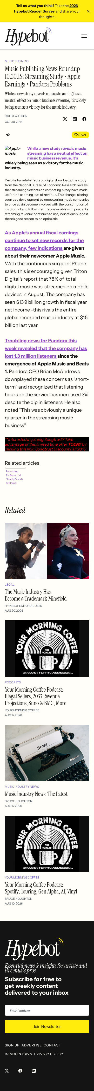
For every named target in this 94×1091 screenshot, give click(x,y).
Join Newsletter (47, 1026)
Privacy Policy (48, 1054)
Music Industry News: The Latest (36, 794)
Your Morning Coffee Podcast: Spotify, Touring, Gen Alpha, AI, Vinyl (41, 888)
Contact (52, 1045)
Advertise (31, 1045)
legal (9, 584)
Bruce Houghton (18, 801)
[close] (88, 11)
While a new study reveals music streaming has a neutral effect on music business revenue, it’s (57, 153)
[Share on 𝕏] (65, 119)
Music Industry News (22, 786)
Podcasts (13, 682)
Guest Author (16, 116)
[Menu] (84, 36)
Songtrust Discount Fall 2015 (60, 449)
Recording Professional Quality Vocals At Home (14, 477)
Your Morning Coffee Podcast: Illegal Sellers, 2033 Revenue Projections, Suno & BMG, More (35, 696)
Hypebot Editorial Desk (23, 606)
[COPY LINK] (9, 135)
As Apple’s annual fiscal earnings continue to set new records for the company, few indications (44, 240)
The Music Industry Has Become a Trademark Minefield (36, 595)
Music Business (16, 61)
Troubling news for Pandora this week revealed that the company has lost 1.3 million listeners (46, 348)
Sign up (12, 1045)
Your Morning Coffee (22, 710)
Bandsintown (18, 1054)
